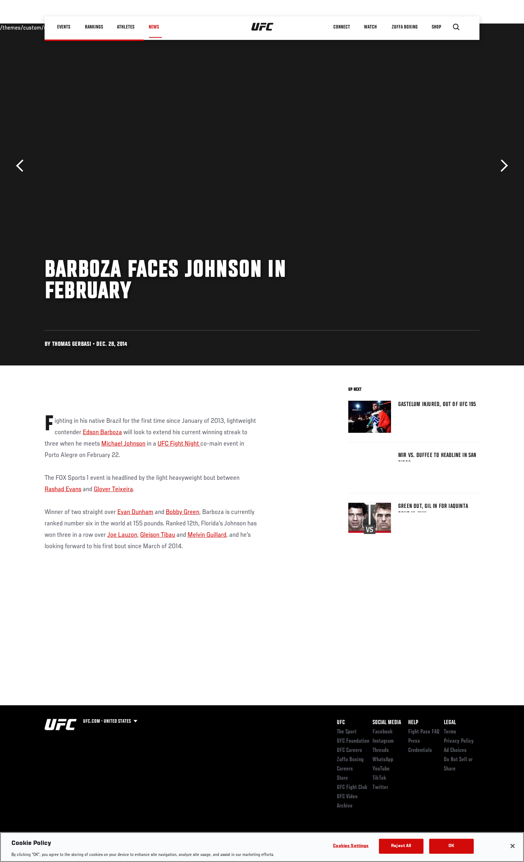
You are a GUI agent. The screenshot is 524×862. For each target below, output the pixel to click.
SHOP (436, 27)
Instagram (383, 741)
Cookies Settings (351, 845)
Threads (381, 750)
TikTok (379, 778)
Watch (370, 27)
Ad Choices (455, 750)
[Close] (512, 846)
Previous (22, 166)
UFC (341, 723)
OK (451, 845)
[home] (263, 27)
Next (501, 166)
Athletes (126, 27)
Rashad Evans (63, 489)
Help (413, 723)
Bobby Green (182, 512)
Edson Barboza (102, 432)
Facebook (383, 732)
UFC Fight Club (352, 787)
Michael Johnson (123, 443)
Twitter (380, 787)
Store (342, 778)
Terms (450, 732)
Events (64, 27)
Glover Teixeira (113, 489)
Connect (342, 27)
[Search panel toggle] (456, 27)
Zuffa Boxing (405, 27)
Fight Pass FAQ (424, 732)
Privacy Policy (459, 741)
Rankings (94, 27)
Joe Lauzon (122, 535)
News (154, 27)
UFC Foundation (353, 741)
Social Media (387, 723)
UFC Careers (349, 750)
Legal (450, 723)
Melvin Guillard (206, 535)
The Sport (346, 732)
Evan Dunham (135, 512)
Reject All (401, 845)
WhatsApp (383, 760)
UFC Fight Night (179, 443)
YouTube (381, 769)
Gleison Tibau (157, 535)
